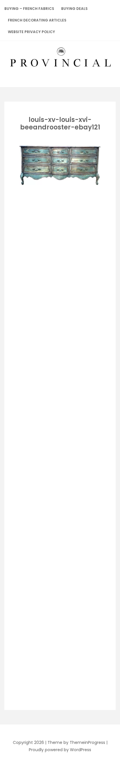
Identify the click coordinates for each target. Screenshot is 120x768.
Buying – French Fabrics (29, 8)
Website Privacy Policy (31, 31)
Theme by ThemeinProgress (76, 742)
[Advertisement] (68, 229)
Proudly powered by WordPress (60, 750)
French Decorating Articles (37, 20)
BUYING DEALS (74, 8)
